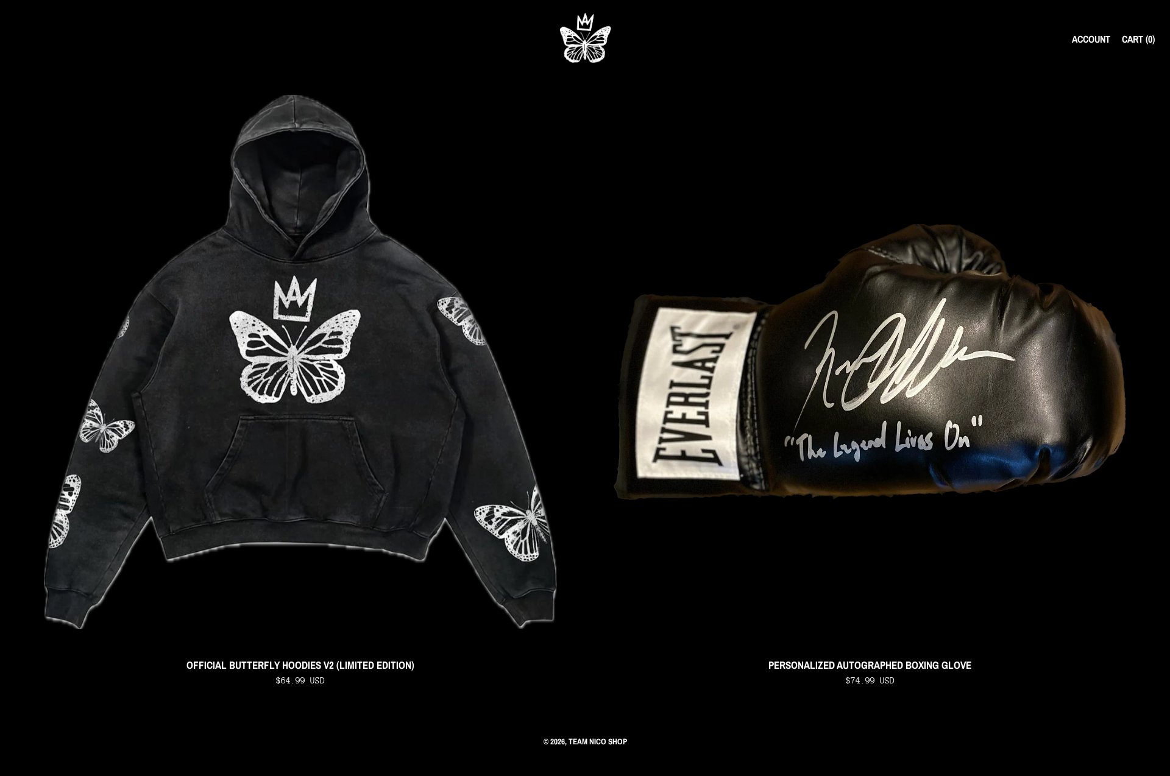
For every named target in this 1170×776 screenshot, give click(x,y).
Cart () (1138, 39)
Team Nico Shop (598, 741)
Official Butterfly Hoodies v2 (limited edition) (300, 665)
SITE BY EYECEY (585, 760)
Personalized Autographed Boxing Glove (869, 665)
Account (1091, 39)
